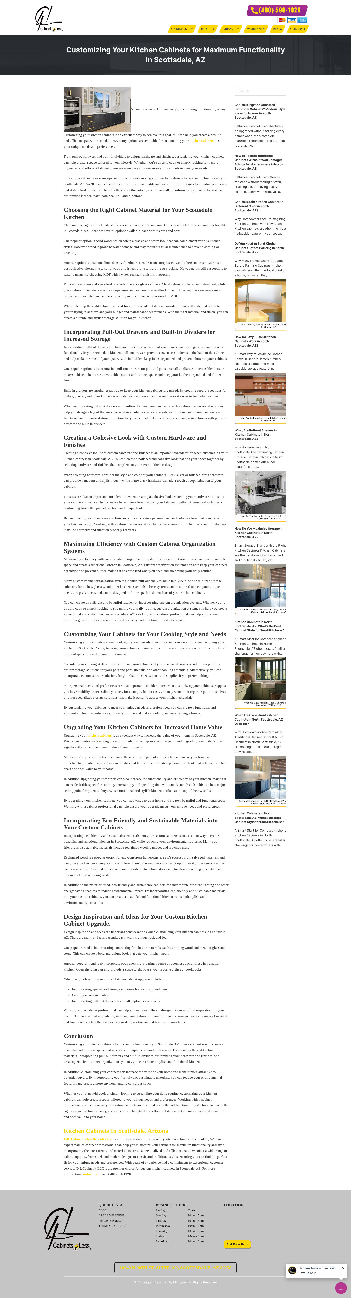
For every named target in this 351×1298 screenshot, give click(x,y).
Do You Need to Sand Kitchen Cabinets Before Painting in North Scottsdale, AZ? (259, 248)
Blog (277, 28)
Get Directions (237, 1244)
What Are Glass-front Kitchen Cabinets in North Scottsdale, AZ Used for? (259, 719)
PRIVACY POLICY (111, 1220)
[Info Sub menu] (214, 28)
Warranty (256, 28)
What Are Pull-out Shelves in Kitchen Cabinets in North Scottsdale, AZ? (256, 434)
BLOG (103, 1210)
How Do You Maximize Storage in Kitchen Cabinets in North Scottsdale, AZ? (259, 533)
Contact (298, 28)
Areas (228, 28)
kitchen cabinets (201, 141)
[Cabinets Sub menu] (192, 28)
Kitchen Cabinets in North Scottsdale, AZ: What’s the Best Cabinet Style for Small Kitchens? (259, 626)
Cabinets (179, 28)
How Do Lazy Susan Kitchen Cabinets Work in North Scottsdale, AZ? (255, 341)
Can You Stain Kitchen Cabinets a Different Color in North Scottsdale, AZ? (259, 206)
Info (205, 28)
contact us (89, 1174)
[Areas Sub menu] (238, 28)
